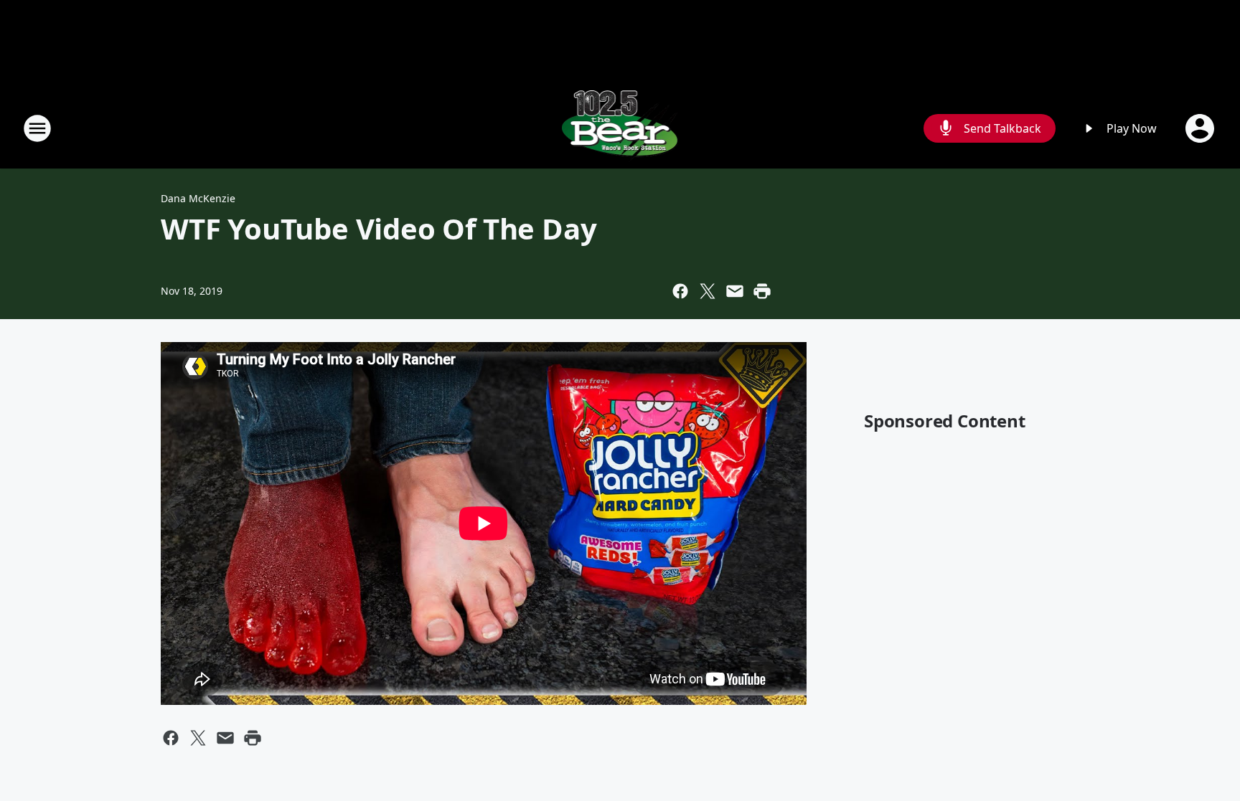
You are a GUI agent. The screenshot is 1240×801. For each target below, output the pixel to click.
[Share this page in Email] (735, 291)
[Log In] (1201, 128)
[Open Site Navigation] (37, 128)
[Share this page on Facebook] (680, 291)
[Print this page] (762, 291)
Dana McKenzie (198, 198)
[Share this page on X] (708, 291)
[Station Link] (620, 128)
